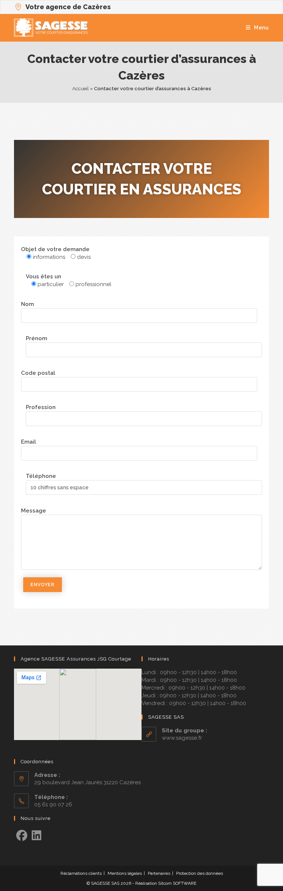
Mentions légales (125, 873)
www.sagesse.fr (182, 738)
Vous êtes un (43, 276)
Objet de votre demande (55, 249)
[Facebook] (21, 836)
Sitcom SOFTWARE (177, 883)
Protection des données (199, 873)
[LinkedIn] (36, 836)
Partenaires (159, 873)
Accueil (80, 88)
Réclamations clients (81, 873)
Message (33, 510)
